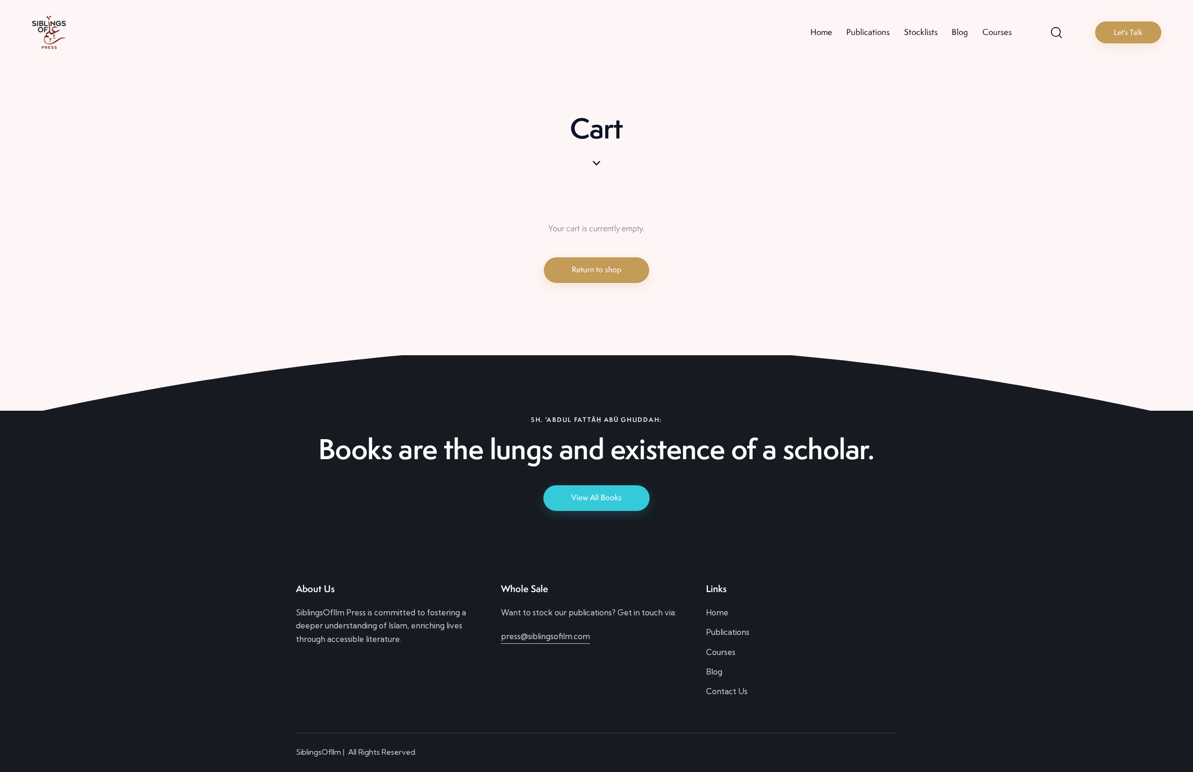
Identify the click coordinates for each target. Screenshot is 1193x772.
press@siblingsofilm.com (545, 636)
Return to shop (596, 269)
